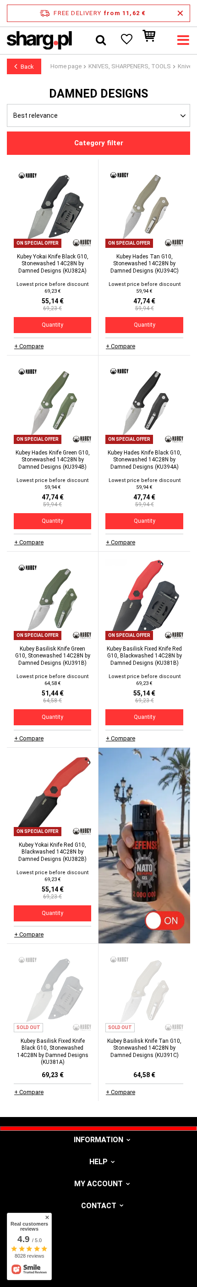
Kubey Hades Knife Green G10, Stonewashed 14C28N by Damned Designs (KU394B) (53, 459)
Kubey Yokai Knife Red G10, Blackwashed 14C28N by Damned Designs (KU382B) (52, 852)
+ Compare (29, 346)
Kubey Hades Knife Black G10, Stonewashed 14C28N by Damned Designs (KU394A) (144, 459)
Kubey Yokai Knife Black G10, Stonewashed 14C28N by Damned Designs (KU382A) (52, 263)
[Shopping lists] (126, 40)
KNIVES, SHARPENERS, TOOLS (129, 66)
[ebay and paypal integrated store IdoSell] (98, 1263)
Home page (66, 66)
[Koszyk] (153, 40)
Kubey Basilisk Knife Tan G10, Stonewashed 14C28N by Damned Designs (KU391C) (144, 1048)
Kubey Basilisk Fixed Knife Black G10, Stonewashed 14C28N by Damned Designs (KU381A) (52, 1052)
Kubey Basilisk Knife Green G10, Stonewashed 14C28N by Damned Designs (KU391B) (52, 656)
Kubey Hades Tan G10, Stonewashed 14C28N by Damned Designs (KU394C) (144, 263)
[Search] (100, 40)
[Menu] (183, 40)
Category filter (98, 143)
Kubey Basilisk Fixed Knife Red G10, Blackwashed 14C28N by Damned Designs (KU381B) (144, 656)
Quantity (52, 325)
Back (27, 66)
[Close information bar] (180, 13)
